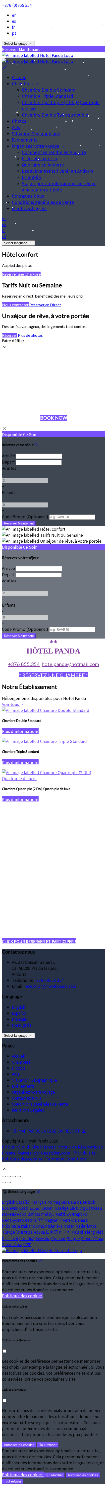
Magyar (51, 1220)
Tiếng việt (93, 1232)
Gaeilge (62, 1208)
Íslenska (55, 1226)
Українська (34, 1232)
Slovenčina (12, 1244)
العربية (34, 1208)
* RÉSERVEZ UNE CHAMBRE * (53, 675)
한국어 (65, 1232)
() (25, 516)
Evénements (23, 1086)
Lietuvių (77, 1208)
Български (76, 1214)
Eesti (23, 1208)
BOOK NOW (53, 418)
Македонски (14, 1214)
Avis (15, 1074)
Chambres (21, 1062)
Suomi (47, 1208)
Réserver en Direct (45, 304)
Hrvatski (66, 1220)
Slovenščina (92, 1238)
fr (13, 27)
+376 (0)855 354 (17, 5)
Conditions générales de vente (40, 1104)
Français (19, 1019)
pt (14, 33)
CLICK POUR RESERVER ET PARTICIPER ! (39, 941)
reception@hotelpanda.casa (50, 986)
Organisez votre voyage (33, 1092)
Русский (10, 1238)
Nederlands (86, 1226)
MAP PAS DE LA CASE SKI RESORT (48, 1131)
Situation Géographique (34, 1080)
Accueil (18, 1056)
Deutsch (87, 1202)
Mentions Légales (28, 1110)
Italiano (28, 1226)
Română (26, 1238)
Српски (58, 1238)
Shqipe (73, 1238)
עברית (41, 1226)
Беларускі (11, 1220)
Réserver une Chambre (21, 274)
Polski (77, 1232)
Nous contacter (15, 304)
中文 (27, 1244)
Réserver (9, 335)
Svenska (42, 1238)
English (18, 1007)
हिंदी (41, 1220)
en (14, 15)
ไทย (19, 1232)
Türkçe (8, 1232)
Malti (60, 1214)
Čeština (29, 1220)
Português (21, 1025)
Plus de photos (30, 335)
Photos (18, 1068)
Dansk (73, 1202)
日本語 (52, 1232)
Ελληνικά (10, 1208)
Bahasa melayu (41, 1214)
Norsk (68, 1226)
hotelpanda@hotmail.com (70, 664)
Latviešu (94, 1208)
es (14, 21)
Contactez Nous (27, 1098)
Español (19, 1013)
